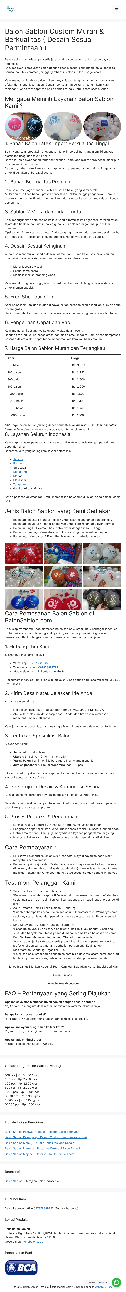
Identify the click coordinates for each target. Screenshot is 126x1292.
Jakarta (18, 459)
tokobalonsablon (34, 1241)
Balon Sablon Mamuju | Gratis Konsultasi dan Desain (39, 1143)
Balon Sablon (13, 1181)
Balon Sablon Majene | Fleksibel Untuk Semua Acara (39, 1154)
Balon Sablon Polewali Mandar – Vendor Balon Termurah (42, 1131)
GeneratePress (104, 1286)
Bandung (19, 463)
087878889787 (39, 663)
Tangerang (20, 484)
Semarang (20, 471)
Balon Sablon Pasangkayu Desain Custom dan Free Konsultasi (46, 1137)
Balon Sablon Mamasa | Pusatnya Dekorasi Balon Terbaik (43, 1148)
